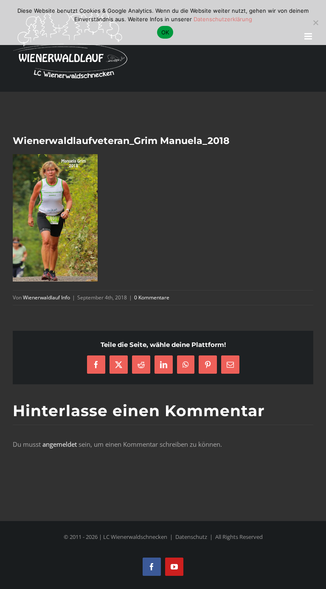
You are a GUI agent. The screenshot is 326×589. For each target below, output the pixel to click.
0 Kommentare (151, 297)
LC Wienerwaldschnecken (135, 537)
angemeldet (59, 444)
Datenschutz (191, 537)
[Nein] (315, 22)
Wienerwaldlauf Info (46, 297)
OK (165, 32)
